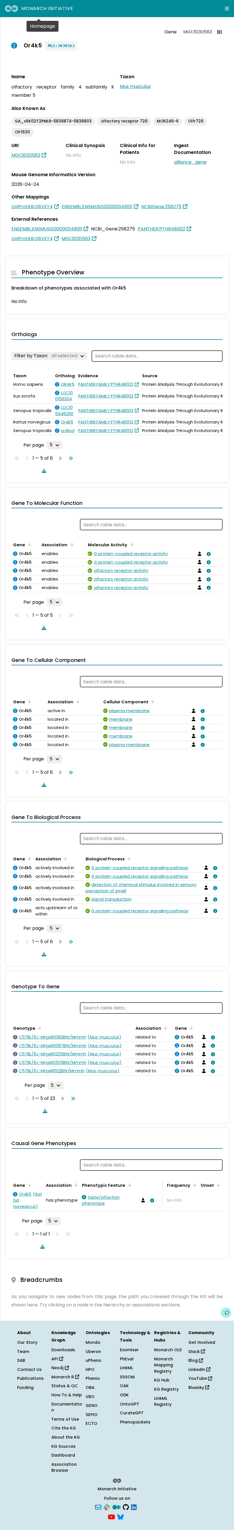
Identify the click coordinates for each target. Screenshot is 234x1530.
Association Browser (64, 1467)
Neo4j (58, 1368)
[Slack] (107, 1506)
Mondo (93, 1342)
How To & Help (66, 1395)
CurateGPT (132, 1413)
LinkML (126, 1368)
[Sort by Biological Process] (128, 858)
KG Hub (162, 1380)
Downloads (63, 1350)
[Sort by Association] (70, 544)
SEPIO (92, 1414)
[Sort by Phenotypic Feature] (128, 1185)
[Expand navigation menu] (227, 8)
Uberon (93, 1351)
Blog (193, 1360)
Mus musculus (135, 86)
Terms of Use (65, 1419)
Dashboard (63, 1455)
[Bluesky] (120, 1516)
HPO (90, 1369)
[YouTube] (111, 1516)
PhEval (127, 1359)
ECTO (91, 1423)
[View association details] (208, 554)
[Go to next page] (59, 458)
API (55, 1359)
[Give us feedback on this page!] (226, 1313)
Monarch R (63, 1377)
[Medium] (116, 1506)
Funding (25, 1387)
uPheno (93, 1360)
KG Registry (166, 1389)
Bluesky (196, 1387)
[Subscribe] (98, 1506)
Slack (194, 1351)
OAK (124, 1386)
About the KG (65, 1437)
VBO (90, 1397)
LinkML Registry (163, 1401)
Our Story (27, 1342)
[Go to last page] (69, 458)
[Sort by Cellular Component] (151, 701)
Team (23, 1351)
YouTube (198, 1378)
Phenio (93, 1378)
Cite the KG (63, 1428)
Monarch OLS (168, 1350)
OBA (90, 1387)
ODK (124, 1395)
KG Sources (63, 1446)
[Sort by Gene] (28, 544)
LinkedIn (197, 1369)
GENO (92, 1405)
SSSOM (127, 1377)
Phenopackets (135, 1422)
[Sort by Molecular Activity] (130, 544)
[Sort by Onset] (217, 1185)
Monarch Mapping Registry (163, 1365)
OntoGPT (129, 1404)
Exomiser (129, 1350)
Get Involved (201, 1342)
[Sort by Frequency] (193, 1185)
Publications (30, 1378)
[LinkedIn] (134, 1506)
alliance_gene (190, 162)
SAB (21, 1360)
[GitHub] (126, 1506)
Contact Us (29, 1369)
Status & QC (64, 1386)
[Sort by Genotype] (38, 1028)
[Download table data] (43, 470)
